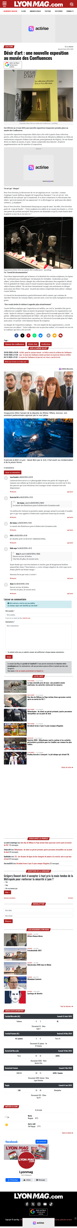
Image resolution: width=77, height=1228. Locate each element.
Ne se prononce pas (11, 888)
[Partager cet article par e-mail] (55, 335)
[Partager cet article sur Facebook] (16, 335)
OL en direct (30, 752)
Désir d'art (33, 344)
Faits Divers (58, 11)
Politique (48, 11)
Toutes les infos (66, 767)
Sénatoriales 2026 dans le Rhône (39, 964)
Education (30, 738)
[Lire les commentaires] (61, 335)
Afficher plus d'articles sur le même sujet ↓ (16, 362)
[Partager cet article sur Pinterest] (28, 335)
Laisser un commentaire (12, 472)
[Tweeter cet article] (22, 335)
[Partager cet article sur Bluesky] (40, 335)
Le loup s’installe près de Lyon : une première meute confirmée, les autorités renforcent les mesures (46, 683)
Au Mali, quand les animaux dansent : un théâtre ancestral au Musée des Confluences (45, 352)
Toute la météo (66, 1133)
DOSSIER (29, 934)
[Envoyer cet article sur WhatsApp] (34, 335)
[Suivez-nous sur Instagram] (38, 1205)
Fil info (23, 11)
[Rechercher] (71, 4)
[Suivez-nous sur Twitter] (32, 1205)
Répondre (13, 492)
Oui (6, 882)
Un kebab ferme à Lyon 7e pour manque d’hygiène (45, 725)
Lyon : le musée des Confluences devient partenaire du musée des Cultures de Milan (45, 355)
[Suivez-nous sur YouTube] (44, 1205)
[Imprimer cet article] (49, 335)
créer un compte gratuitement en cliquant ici (29, 671)
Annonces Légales (35, 11)
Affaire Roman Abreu (35, 936)
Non (6, 885)
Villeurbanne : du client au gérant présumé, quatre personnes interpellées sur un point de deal (49, 712)
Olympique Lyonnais (34, 979)
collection (46, 344)
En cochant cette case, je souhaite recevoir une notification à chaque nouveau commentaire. (36, 652)
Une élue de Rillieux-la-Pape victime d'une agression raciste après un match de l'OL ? (49, 698)
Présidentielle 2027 (34, 950)
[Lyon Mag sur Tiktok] (50, 1205)
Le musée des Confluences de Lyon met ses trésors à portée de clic (39, 357)
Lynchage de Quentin (34, 993)
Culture (9, 47)
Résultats (70, 898)
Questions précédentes (9, 898)
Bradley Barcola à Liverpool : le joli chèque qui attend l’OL (48, 754)
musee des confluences (15, 344)
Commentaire (10, 622)
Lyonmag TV (69, 11)
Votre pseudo (9, 611)
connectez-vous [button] (26, 618)
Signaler (71, 492)
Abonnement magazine (10, 11)
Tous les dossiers (65, 1006)
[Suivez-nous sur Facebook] (26, 1161)
